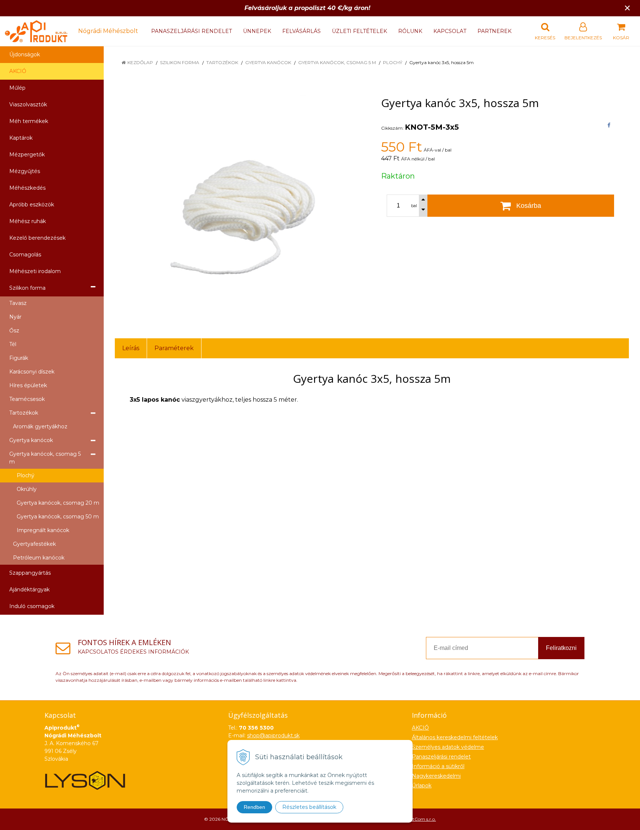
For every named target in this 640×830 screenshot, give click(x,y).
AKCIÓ (17, 71)
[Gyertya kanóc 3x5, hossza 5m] (239, 205)
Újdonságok (24, 54)
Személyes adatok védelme (448, 747)
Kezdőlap (140, 62)
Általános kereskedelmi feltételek (455, 737)
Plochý (392, 62)
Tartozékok (222, 62)
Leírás (130, 348)
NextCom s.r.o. (420, 819)
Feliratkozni (561, 648)
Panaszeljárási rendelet (191, 31)
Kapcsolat (449, 31)
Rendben (254, 807)
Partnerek (494, 31)
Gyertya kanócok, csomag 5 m (337, 62)
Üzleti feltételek (359, 31)
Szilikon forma (179, 62)
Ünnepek (257, 31)
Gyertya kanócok (268, 62)
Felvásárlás (301, 31)
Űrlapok (421, 785)
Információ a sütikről (438, 766)
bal (414, 205)
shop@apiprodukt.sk (273, 735)
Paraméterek (174, 348)
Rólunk (410, 31)
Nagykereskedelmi (436, 776)
